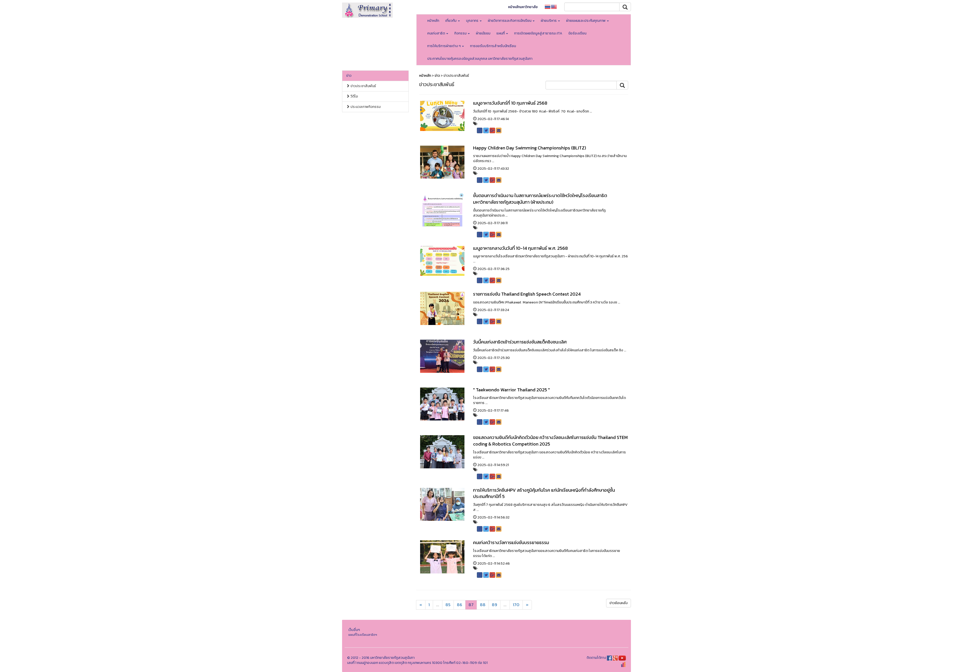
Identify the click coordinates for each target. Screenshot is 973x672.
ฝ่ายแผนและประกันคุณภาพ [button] (586, 20)
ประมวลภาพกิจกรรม (365, 106)
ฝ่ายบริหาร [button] (549, 20)
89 (494, 605)
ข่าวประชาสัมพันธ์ (363, 86)
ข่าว (348, 75)
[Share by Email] (498, 130)
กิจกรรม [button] (460, 33)
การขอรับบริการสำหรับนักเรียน (493, 46)
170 (516, 605)
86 (459, 605)
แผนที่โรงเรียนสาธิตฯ (362, 634)
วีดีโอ (354, 96)
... (437, 605)
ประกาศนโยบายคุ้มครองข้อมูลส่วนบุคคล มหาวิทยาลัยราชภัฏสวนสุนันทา (479, 58)
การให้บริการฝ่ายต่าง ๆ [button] (444, 46)
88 (482, 605)
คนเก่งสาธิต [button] (436, 33)
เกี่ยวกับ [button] (451, 20)
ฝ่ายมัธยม (483, 33)
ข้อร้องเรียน (577, 33)
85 (448, 605)
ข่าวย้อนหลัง (618, 603)
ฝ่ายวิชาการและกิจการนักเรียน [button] (510, 20)
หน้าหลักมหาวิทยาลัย (523, 7)
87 (471, 605)
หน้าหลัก (433, 20)
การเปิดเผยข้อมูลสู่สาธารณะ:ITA (538, 33)
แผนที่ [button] (501, 33)
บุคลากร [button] (472, 20)
